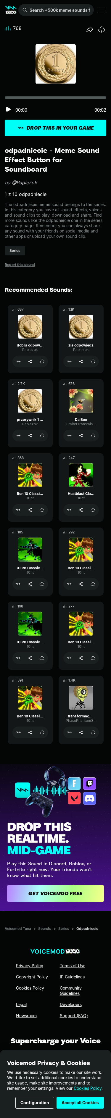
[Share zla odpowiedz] (81, 361)
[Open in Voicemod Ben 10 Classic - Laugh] (18, 732)
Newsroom (26, 1015)
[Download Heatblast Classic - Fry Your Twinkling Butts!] (93, 510)
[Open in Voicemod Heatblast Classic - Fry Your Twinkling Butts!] (69, 510)
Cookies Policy (88, 1088)
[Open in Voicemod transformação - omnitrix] (69, 732)
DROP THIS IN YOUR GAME (60, 128)
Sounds (44, 928)
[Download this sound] (101, 29)
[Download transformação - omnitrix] (93, 732)
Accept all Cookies (80, 1102)
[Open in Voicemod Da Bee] (69, 435)
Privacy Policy (29, 965)
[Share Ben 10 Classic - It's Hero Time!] (30, 510)
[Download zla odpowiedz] (93, 361)
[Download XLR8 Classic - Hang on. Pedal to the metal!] (42, 658)
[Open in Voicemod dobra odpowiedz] (18, 361)
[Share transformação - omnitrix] (81, 732)
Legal (21, 1004)
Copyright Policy (32, 976)
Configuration (34, 1102)
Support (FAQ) (74, 1015)
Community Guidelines (71, 990)
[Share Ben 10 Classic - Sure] (81, 658)
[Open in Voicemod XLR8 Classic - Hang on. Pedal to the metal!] (18, 658)
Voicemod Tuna (18, 928)
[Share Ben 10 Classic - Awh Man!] (81, 584)
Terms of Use (72, 965)
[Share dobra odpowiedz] (30, 361)
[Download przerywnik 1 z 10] (42, 435)
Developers (71, 1004)
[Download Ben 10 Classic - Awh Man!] (93, 584)
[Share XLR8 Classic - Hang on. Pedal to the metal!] (30, 658)
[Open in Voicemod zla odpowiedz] (69, 361)
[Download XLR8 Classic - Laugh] (42, 584)
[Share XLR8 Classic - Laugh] (30, 584)
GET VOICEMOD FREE (55, 893)
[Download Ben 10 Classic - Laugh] (42, 732)
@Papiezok (24, 182)
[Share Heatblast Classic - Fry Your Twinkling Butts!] (81, 510)
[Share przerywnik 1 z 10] (30, 435)
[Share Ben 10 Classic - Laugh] (30, 732)
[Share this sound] (89, 29)
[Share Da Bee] (81, 435)
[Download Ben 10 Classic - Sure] (93, 658)
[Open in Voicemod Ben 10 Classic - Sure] (69, 658)
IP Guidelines (72, 976)
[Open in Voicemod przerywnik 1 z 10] (18, 435)
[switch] (8, 110)
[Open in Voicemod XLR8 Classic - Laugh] (18, 584)
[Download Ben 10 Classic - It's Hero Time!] (42, 510)
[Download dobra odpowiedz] (42, 361)
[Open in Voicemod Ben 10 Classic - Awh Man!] (69, 584)
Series (63, 928)
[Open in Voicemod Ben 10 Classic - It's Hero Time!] (18, 510)
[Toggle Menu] (101, 10)
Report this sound (20, 264)
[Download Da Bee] (93, 435)
